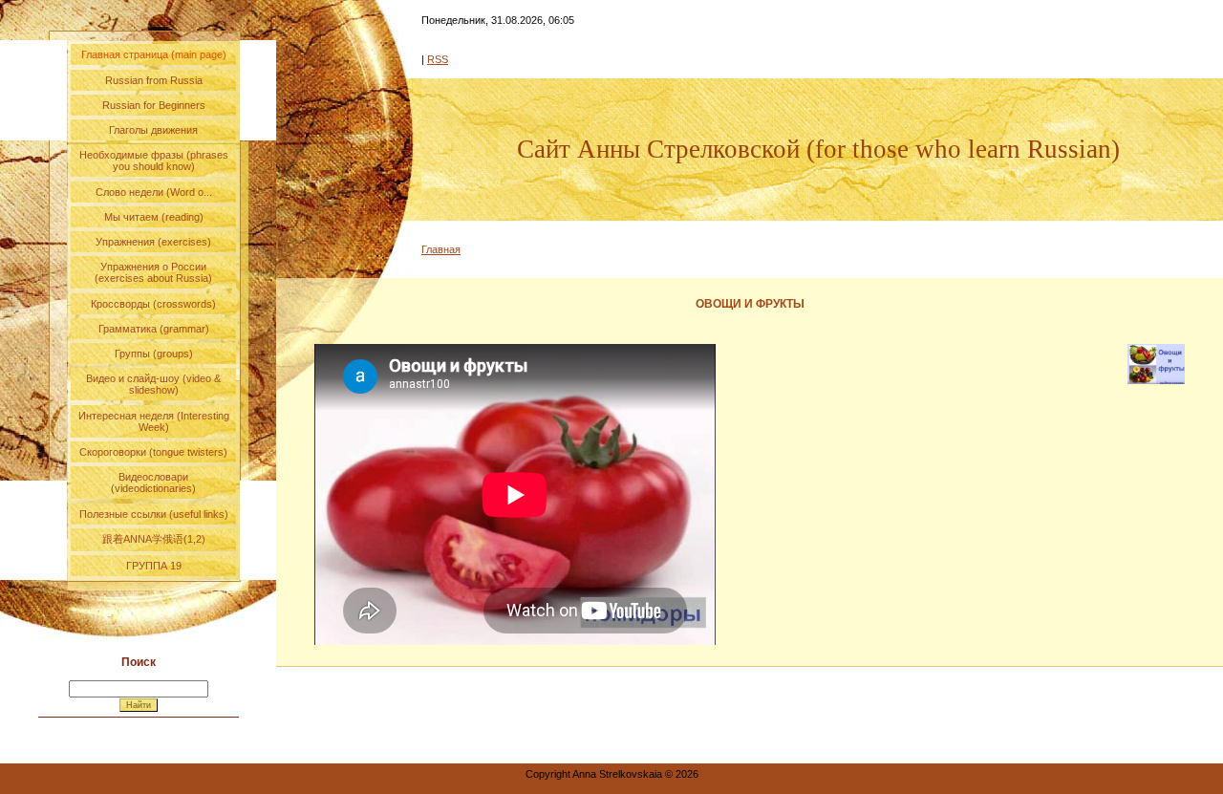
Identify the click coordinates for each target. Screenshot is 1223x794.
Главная (441, 249)
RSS (437, 59)
